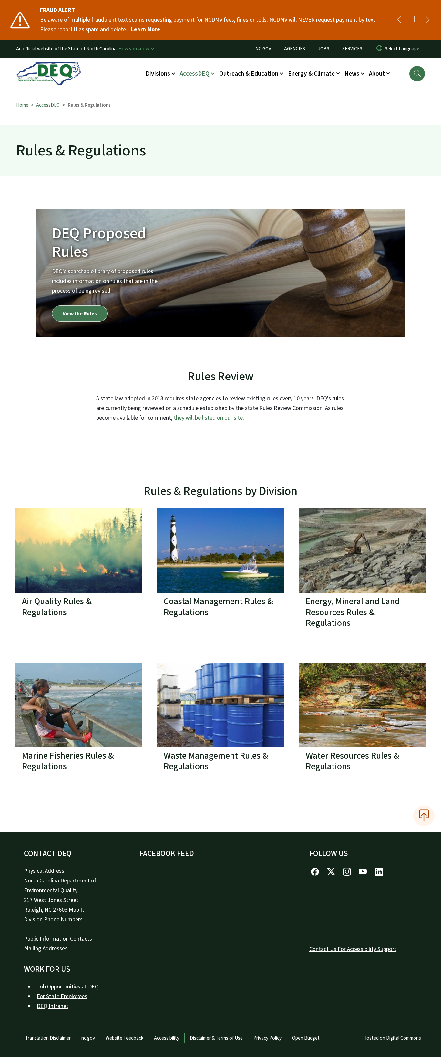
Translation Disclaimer (48, 1037)
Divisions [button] (158, 73)
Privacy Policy (267, 1037)
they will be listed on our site (208, 418)
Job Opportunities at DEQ (68, 987)
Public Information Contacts (58, 939)
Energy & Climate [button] (311, 73)
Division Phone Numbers (53, 919)
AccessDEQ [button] (195, 73)
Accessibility (166, 1037)
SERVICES (352, 48)
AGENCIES (294, 48)
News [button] (351, 73)
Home (22, 105)
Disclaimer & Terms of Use (216, 1037)
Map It (76, 910)
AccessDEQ (48, 105)
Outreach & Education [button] (248, 73)
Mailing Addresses (45, 949)
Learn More (145, 30)
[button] (417, 73)
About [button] (377, 73)
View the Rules (80, 313)
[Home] (48, 66)
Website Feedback (124, 1037)
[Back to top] (424, 816)
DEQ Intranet (52, 1006)
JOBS (323, 48)
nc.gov (88, 1037)
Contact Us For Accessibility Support (352, 949)
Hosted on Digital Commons (392, 1037)
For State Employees (62, 996)
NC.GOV (263, 48)
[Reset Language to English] (379, 49)
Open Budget (306, 1037)
